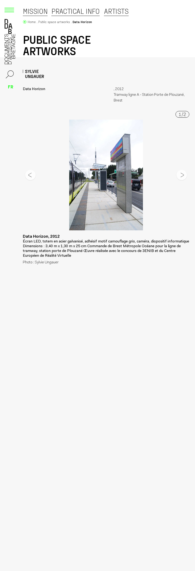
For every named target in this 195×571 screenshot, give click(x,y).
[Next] (181, 175)
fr (10, 86)
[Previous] (30, 175)
